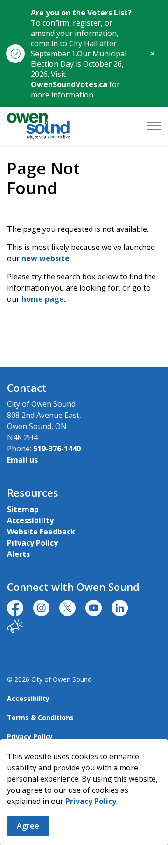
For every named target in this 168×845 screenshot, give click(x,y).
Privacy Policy (90, 801)
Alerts (18, 554)
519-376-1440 (57, 448)
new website (45, 258)
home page (42, 299)
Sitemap (23, 509)
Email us (22, 460)
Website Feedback (41, 531)
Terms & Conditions (40, 717)
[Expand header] (154, 126)
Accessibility (30, 520)
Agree (28, 826)
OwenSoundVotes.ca (69, 84)
